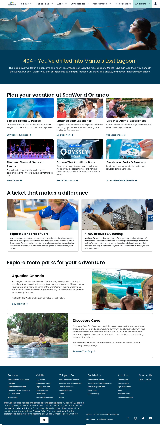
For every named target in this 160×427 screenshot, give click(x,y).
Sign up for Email (124, 387)
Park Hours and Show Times (18, 380)
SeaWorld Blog (93, 394)
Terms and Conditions (19, 408)
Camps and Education (44, 397)
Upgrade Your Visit (43, 387)
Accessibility (13, 397)
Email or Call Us (145, 380)
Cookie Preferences (105, 419)
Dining (61, 397)
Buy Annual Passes (43, 383)
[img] (128, 418)
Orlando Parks (123, 380)
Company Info (123, 383)
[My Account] (155, 4)
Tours (61, 394)
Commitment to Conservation (100, 383)
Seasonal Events (65, 390)
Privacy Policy (39, 411)
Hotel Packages (123, 3)
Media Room (92, 390)
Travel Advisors (124, 394)
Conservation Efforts (96, 380)
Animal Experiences (66, 387)
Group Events (41, 394)
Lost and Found (14, 394)
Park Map (11, 383)
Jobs (120, 390)
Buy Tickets (18, 303)
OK (44, 420)
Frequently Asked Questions (19, 390)
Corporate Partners (125, 397)
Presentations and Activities (70, 383)
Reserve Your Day (82, 351)
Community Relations (96, 387)
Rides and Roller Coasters (69, 380)
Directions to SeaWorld (17, 387)
